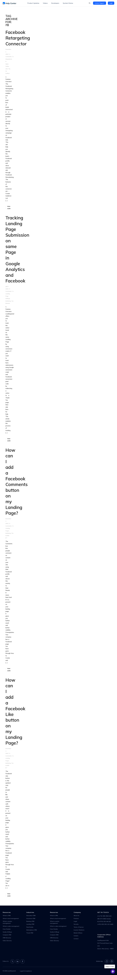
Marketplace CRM (31, 930)
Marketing (8, 301)
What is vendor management (7, 922)
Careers (76, 936)
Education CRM (30, 915)
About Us (76, 915)
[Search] (89, 3)
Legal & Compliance (26, 971)
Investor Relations (79, 930)
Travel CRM (29, 933)
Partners (76, 918)
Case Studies (7, 929)
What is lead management (11, 918)
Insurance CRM (30, 918)
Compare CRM (7, 935)
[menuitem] (33, 3)
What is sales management (11, 926)
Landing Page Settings (7, 296)
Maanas (7, 303)
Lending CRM (30, 924)
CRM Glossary (7, 938)
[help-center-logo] (9, 3)
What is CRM (7, 915)
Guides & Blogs (7, 932)
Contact (76, 938)
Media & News (78, 933)
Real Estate (29, 927)
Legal (75, 921)
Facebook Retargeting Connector (17, 37)
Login (111, 3)
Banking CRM (30, 921)
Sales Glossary (7, 940)
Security (76, 924)
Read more (8, 207)
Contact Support (99, 3)
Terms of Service (79, 927)
